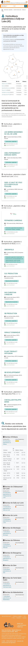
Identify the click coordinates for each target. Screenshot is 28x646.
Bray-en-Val (4, 90)
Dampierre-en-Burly (6, 92)
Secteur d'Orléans (11, 437)
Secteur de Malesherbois (13, 592)
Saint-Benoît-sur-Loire (6, 88)
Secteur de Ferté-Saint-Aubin (12, 579)
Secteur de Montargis (12, 528)
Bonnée (3, 85)
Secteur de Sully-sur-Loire (14, 503)
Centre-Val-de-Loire (17, 9)
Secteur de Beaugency (12, 553)
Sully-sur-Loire (5, 83)
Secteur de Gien (10, 565)
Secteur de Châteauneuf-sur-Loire (13, 488)
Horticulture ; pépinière (8, 9)
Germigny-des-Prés (6, 94)
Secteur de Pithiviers (12, 540)
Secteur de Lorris (10, 515)
